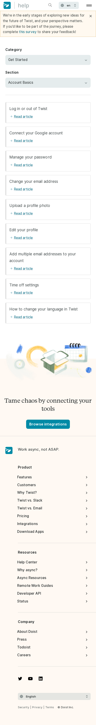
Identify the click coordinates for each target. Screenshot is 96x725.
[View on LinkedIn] (41, 678)
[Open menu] (89, 5)
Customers (26, 485)
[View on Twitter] (20, 678)
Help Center (27, 562)
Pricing (23, 516)
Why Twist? (27, 492)
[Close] (90, 16)
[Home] (16, 5)
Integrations (27, 524)
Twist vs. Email (29, 508)
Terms (49, 707)
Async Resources (31, 578)
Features (24, 477)
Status (22, 601)
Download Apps (30, 531)
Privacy (37, 707)
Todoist (23, 647)
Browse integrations (48, 424)
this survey (28, 32)
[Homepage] (9, 450)
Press (22, 639)
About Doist (27, 631)
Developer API (29, 593)
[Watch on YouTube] (30, 678)
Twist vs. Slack (29, 500)
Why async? (27, 570)
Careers (24, 655)
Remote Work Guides (35, 585)
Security (23, 707)
